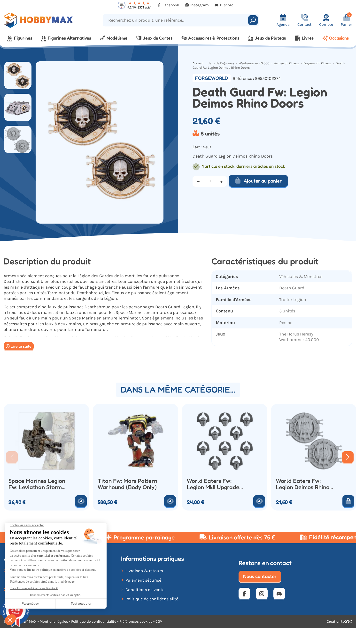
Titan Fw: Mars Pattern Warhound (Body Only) (127, 484)
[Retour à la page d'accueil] (44, 20)
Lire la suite (21, 346)
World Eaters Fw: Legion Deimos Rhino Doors (302, 484)
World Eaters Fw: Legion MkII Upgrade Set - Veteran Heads (213, 484)
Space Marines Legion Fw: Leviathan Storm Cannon (36, 484)
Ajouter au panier (263, 181)
